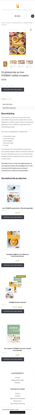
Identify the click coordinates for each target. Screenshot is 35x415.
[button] (30, 29)
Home (3, 23)
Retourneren (17, 401)
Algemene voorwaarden (17, 398)
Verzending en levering (17, 403)
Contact (17, 377)
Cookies (17, 396)
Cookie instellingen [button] (26, 409)
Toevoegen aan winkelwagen (12, 89)
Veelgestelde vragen (17, 380)
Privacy (17, 393)
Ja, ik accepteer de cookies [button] (17, 412)
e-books (8, 23)
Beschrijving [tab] (7, 104)
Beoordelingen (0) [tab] (9, 108)
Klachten (17, 382)
